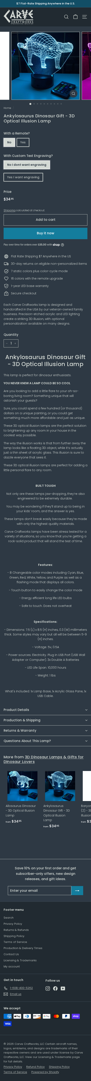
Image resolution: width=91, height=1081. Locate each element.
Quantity (11, 334)
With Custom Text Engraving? (28, 156)
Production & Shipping (22, 720)
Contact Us (11, 954)
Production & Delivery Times (23, 948)
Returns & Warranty (20, 730)
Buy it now (45, 233)
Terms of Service (15, 942)
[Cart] (75, 17)
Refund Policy (35, 1067)
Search (9, 918)
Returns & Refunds (16, 930)
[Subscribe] (77, 890)
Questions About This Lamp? (27, 741)
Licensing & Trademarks (20, 960)
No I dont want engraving (26, 165)
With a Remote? (17, 133)
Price (7, 191)
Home (7, 108)
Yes (23, 142)
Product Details (16, 710)
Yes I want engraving (23, 177)
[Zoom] (73, 93)
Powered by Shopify (45, 1072)
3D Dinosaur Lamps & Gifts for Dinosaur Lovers (44, 759)
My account (12, 966)
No (9, 142)
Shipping (9, 210)
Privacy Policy (13, 924)
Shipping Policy (14, 936)
